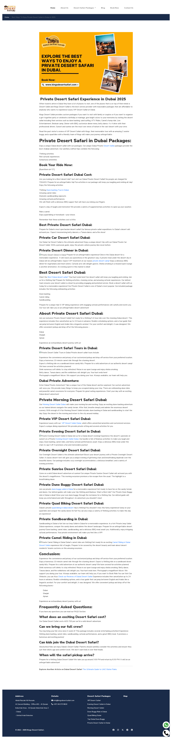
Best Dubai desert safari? (58, 277)
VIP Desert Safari (94, 700)
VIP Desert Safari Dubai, (72, 423)
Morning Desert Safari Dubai (54, 404)
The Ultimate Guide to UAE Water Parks (99, 669)
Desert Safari (109, 146)
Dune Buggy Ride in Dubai (97, 712)
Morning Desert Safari (95, 708)
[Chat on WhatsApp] (166, 724)
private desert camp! (101, 261)
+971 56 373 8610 (60, 704)
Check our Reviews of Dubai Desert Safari (75, 576)
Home (52, 8)
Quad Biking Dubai (94, 715)
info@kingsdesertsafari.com (63, 700)
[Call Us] (166, 733)
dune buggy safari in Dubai (62, 489)
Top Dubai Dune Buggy (96, 719)
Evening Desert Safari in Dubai (98, 704)
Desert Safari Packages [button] (84, 8)
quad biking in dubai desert (63, 507)
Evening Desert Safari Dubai (67, 439)
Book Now (114, 8)
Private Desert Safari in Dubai (98, 723)
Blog (103, 8)
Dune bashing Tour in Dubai (57, 190)
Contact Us (128, 8)
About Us (64, 8)
